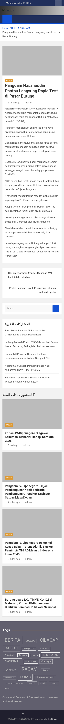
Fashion (23, 655)
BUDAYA (30, 641)
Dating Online (28, 649)
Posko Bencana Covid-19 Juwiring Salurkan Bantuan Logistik (32, 290)
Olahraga (46, 661)
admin (28, 102)
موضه (7, 688)
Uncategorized (45, 677)
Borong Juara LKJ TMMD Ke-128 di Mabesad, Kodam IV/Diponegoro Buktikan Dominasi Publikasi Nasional (30, 603)
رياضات (54, 683)
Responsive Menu (58, 3)
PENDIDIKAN (10, 670)
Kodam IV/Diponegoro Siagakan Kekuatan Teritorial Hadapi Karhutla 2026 (29, 436)
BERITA (13, 640)
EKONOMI (9, 655)
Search (56, 308)
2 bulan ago (14, 502)
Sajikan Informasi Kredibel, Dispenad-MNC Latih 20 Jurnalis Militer (30, 275)
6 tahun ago (14, 102)
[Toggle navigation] (16, 19)
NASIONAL (12, 661)
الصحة (42, 683)
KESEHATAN (50, 655)
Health (35, 655)
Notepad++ (30, 661)
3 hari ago (13, 445)
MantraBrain (50, 719)
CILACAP (49, 640)
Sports (45, 670)
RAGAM (9, 80)
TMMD (25, 677)
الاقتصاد (32, 683)
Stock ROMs (9, 678)
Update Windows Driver (14, 683)
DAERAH (11, 648)
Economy (44, 649)
